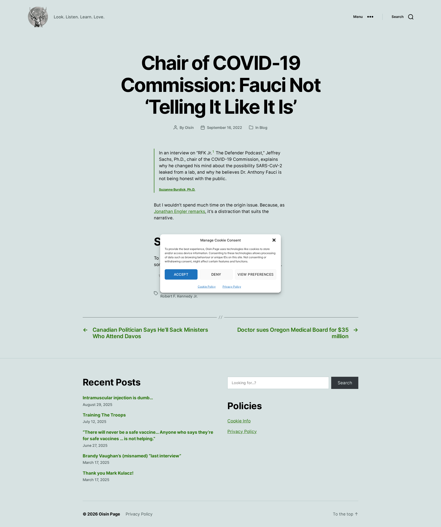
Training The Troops (104, 415)
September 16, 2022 (224, 127)
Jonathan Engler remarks (179, 211)
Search (345, 382)
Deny (216, 274)
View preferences (255, 274)
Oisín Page (109, 514)
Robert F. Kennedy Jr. (179, 296)
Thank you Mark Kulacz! (108, 473)
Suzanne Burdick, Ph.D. (177, 189)
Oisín (189, 127)
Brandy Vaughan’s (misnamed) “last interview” (132, 456)
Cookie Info (239, 421)
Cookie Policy (207, 286)
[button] (274, 240)
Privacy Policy (232, 286)
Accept (181, 274)
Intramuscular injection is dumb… (118, 397)
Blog (263, 127)
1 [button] (213, 151)
